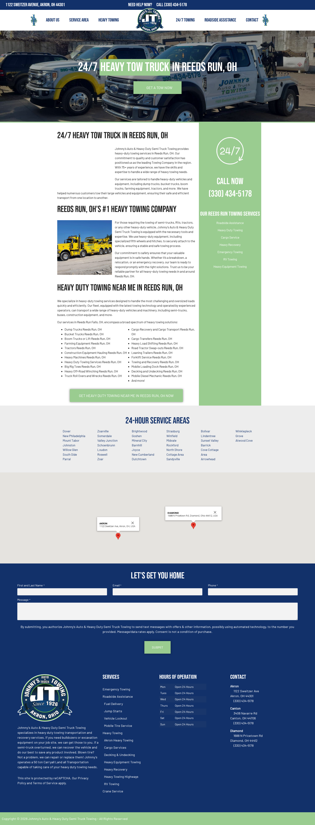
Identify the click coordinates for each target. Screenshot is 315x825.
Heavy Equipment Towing (230, 266)
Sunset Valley (210, 440)
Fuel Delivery (113, 704)
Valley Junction (107, 440)
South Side (70, 454)
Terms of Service (45, 783)
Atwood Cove (244, 440)
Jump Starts (113, 711)
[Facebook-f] (302, 5)
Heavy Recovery (230, 244)
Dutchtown (139, 459)
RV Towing (230, 259)
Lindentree (208, 436)
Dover (67, 431)
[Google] (310, 5)
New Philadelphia (74, 436)
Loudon (102, 449)
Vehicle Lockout (115, 718)
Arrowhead (208, 459)
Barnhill (137, 445)
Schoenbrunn (106, 445)
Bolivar (205, 431)
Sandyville (173, 459)
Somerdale (104, 436)
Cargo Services (115, 747)
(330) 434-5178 (175, 5)
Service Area (79, 20)
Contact (252, 20)
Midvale (171, 440)
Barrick (206, 445)
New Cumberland (143, 454)
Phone (213, 585)
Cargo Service (230, 237)
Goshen (137, 436)
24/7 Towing (185, 20)
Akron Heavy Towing (118, 740)
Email (117, 585)
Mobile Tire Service (118, 726)
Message (23, 599)
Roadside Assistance (220, 20)
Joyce (136, 449)
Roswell (102, 454)
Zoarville (103, 431)
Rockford (172, 445)
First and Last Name (30, 585)
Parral (67, 459)
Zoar (100, 459)
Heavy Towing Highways (121, 777)
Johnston (69, 445)
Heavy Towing (108, 20)
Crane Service (113, 791)
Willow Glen (70, 449)
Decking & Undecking (119, 755)
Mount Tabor (71, 440)
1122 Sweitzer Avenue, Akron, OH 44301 (35, 5)
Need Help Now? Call (146, 5)
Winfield (171, 436)
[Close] (132, 522)
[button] (118, 536)
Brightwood (139, 431)
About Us (52, 20)
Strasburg (173, 431)
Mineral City (139, 440)
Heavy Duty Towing (230, 230)
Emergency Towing (230, 252)
